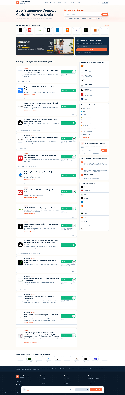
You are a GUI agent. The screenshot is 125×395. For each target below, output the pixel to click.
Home (46, 2)
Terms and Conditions (93, 378)
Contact (66, 383)
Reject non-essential (82, 389)
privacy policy (91, 52)
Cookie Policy (91, 383)
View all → (107, 25)
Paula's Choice (92, 18)
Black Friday (43, 383)
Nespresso (84, 18)
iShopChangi (76, 18)
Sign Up (92, 49)
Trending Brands (62, 2)
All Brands (52, 2)
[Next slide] (71, 46)
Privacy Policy (91, 381)
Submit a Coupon (68, 381)
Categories (72, 2)
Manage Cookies (70, 389)
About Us (66, 378)
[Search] (98, 2)
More (79, 2)
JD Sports (99, 18)
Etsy (66, 18)
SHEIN (70, 18)
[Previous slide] (18, 46)
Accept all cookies (96, 389)
